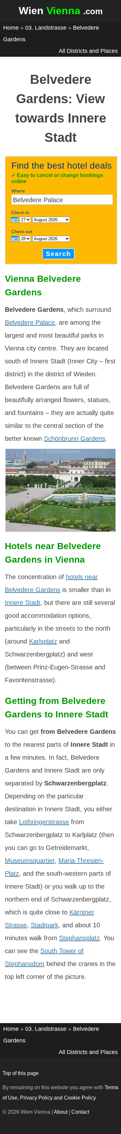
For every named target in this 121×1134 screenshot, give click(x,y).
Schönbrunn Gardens (74, 438)
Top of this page (21, 1073)
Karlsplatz (43, 641)
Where (18, 190)
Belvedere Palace (30, 322)
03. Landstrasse (45, 28)
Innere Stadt (22, 602)
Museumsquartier (30, 860)
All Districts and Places (88, 51)
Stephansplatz (79, 938)
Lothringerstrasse (44, 821)
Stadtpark (44, 925)
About (60, 1112)
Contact (80, 1112)
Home (11, 28)
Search (58, 253)
